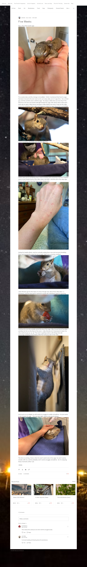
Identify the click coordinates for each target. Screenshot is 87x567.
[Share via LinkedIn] (25, 469)
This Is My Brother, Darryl (63, 497)
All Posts (13, 8)
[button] (73, 8)
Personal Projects (60, 8)
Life (24, 8)
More (67, 8)
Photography (50, 8)
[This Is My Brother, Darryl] (65, 489)
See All (73, 481)
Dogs (43, 8)
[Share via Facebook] (19, 469)
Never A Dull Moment (18, 497)
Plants (19, 8)
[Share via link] (29, 469)
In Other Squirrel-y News (41, 497)
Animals (20, 464)
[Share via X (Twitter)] (22, 469)
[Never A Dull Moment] (21, 489)
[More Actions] (68, 526)
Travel (38, 8)
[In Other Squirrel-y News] (43, 489)
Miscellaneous (31, 8)
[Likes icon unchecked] (22, 532)
